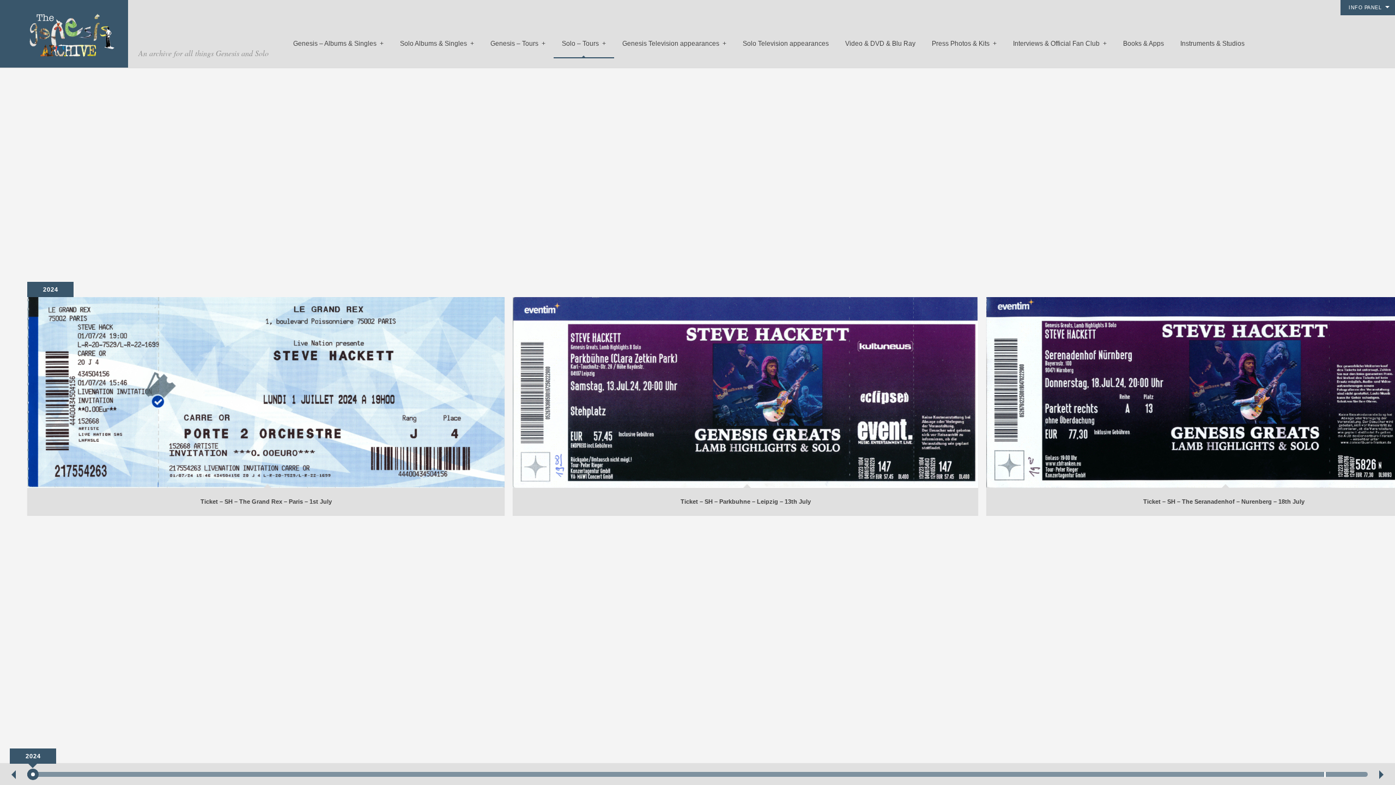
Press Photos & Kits (964, 43)
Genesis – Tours (517, 43)
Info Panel (1365, 7)
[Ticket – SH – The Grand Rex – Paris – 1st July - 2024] (266, 392)
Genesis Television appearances (674, 43)
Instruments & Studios (1212, 43)
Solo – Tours (584, 43)
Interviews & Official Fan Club (1060, 43)
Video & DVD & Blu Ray (880, 43)
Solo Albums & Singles (437, 43)
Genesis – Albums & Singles (338, 43)
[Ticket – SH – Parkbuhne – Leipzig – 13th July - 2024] (745, 392)
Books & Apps (1143, 43)
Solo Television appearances (786, 43)
